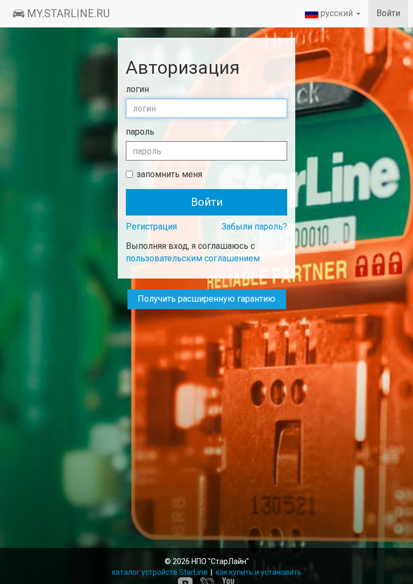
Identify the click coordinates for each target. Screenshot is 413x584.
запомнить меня (169, 174)
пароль (140, 132)
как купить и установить (259, 572)
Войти (388, 13)
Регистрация (151, 226)
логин (137, 89)
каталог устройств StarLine (160, 572)
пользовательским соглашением (193, 258)
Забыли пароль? (254, 226)
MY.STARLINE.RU (67, 13)
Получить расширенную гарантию (206, 299)
